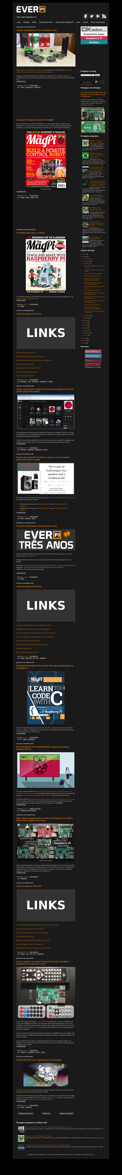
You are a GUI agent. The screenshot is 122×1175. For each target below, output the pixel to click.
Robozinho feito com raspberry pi (26, 352)
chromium (23, 449)
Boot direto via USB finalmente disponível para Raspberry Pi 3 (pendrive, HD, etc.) (97, 224)
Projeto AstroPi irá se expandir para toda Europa (38, 1060)
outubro (86, 263)
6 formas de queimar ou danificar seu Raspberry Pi (97, 195)
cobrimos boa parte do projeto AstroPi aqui (39, 1099)
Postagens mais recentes (26, 1113)
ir (26, 1052)
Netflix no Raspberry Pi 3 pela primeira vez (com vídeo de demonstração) (97, 168)
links (34, 954)
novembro (87, 261)
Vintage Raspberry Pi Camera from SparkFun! (29, 929)
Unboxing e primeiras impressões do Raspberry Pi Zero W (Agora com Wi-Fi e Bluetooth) (93, 94)
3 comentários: (34, 656)
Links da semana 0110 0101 (28, 886)
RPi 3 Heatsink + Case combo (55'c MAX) (28, 368)
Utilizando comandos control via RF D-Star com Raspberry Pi (34, 360)
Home (19, 22)
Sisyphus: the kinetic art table (24, 364)
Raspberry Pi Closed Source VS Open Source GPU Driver (33, 948)
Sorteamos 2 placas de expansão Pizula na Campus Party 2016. (43, 567)
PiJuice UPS (52, 497)
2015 (84, 338)
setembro (87, 315)
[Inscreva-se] (86, 18)
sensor (38, 1052)
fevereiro (86, 332)
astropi (22, 1107)
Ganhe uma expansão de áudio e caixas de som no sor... (93, 283)
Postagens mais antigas (66, 1113)
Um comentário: (34, 85)
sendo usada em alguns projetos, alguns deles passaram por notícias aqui (52, 799)
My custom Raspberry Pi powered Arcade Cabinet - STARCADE (35, 637)
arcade (22, 197)
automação (23, 381)
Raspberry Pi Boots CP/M (24, 648)
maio (85, 325)
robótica (33, 197)
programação (31, 739)
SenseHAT (54, 1097)
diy (34, 658)
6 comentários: (34, 577)
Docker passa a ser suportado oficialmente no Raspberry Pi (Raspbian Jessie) (47, 1145)
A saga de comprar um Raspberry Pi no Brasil (96, 141)
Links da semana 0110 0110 (28, 586)
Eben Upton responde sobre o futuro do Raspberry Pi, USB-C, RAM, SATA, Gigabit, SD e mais (44, 819)
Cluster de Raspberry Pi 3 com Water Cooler (36, 30)
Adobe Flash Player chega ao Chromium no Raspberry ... (92, 279)
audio (22, 518)
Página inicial (46, 1113)
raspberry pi (35, 381)
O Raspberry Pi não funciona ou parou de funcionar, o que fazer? (96, 209)
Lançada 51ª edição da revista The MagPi (35, 120)
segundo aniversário (30, 556)
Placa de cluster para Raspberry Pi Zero (96, 237)
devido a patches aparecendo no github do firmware (37, 795)
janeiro (86, 335)
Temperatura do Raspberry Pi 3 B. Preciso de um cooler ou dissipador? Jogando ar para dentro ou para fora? (98, 183)
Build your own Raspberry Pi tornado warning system (31, 644)
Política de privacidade (98, 22)
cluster (22, 87)
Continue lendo (21, 81)
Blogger (92, 1154)
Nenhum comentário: (35, 808)
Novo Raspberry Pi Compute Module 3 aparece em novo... (95, 297)
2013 (84, 343)
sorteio (33, 518)
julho (85, 320)
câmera (23, 954)
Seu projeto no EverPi (46, 22)
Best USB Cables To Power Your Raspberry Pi (29, 944)
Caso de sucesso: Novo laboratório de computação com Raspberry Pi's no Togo (47, 1127)
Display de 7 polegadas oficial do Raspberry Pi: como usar (33, 940)
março (86, 330)
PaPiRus (59, 497)
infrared (23, 1052)
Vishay (36, 1027)
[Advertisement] (46, 103)
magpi (27, 197)
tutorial (43, 1052)
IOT (37, 658)
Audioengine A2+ (44, 508)
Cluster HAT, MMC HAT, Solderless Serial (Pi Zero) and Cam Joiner (36, 633)
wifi (37, 197)
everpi (22, 579)
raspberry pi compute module (28, 810)
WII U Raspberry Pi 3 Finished (25, 376)
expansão (27, 518)
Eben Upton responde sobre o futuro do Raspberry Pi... (94, 301)
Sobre (78, 22)
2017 (84, 254)
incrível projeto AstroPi (24, 1090)
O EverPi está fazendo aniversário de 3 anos (36, 526)
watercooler (37, 87)
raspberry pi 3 (29, 87)
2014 (84, 340)
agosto (86, 318)
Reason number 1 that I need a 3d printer (28, 640)
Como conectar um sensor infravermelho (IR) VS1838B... (93, 307)
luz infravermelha (42, 1021)
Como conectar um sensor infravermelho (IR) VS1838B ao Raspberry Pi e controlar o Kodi (43, 962)
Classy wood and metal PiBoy (25, 936)
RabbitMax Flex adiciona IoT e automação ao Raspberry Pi (33, 629)
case (29, 381)
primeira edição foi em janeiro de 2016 (27, 298)
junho (86, 323)
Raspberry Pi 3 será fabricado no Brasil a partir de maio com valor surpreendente (97, 155)
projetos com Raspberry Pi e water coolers (32, 70)
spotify (45, 449)
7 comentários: (34, 448)
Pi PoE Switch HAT (69, 497)
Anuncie (85, 22)
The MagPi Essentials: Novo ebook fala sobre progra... (94, 293)
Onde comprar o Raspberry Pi (65, 22)
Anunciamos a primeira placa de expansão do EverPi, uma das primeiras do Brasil (49, 565)
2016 (84, 256)
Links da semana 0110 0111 (28, 314)
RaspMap (26, 22)
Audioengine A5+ (44, 504)
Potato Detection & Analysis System (26, 372)
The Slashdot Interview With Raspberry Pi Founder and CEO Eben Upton (37, 925)
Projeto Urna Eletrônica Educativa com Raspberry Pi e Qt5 (33, 625)
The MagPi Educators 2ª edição (30, 233)
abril (85, 328)
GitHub (34, 22)
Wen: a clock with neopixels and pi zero (27, 652)
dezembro (87, 259)
